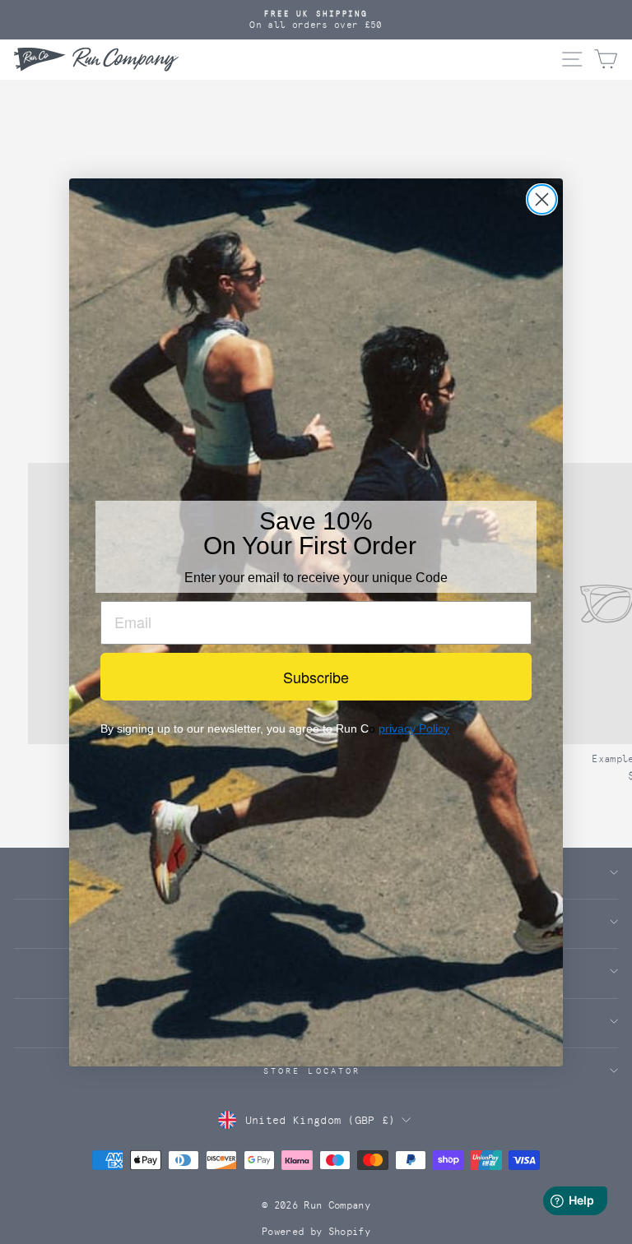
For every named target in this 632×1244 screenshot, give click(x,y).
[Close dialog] (541, 199)
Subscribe (316, 676)
